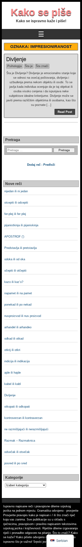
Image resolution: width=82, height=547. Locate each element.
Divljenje (16, 59)
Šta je (29, 66)
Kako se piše (41, 12)
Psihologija (14, 66)
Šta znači (42, 66)
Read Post (65, 112)
